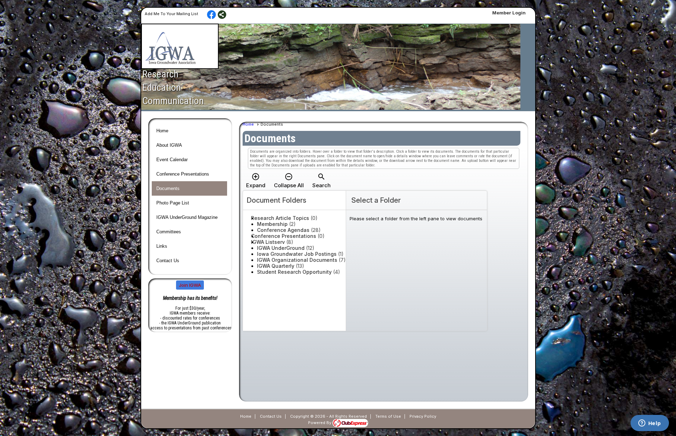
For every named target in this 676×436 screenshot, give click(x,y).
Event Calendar (172, 159)
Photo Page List (172, 203)
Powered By (320, 422)
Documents (168, 188)
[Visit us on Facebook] (211, 15)
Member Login (509, 12)
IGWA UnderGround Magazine (187, 217)
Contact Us (167, 260)
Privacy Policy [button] (422, 416)
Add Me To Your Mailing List (171, 13)
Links (161, 246)
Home (162, 130)
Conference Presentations (182, 174)
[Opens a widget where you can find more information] (649, 423)
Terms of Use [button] (388, 416)
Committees (168, 231)
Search (321, 180)
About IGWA (169, 145)
